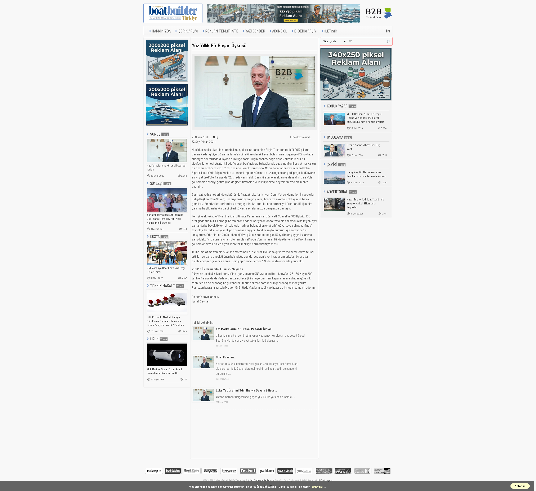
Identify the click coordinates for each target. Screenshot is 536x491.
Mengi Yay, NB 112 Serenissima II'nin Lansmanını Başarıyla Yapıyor (367, 174)
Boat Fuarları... (226, 357)
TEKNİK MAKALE (162, 285)
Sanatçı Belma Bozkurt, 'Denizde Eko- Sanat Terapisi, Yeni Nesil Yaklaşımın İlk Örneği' (165, 218)
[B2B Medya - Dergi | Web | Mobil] (379, 21)
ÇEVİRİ (332, 164)
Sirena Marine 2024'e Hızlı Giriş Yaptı (363, 147)
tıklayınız (317, 486)
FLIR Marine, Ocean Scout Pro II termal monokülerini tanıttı (164, 371)
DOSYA (154, 236)
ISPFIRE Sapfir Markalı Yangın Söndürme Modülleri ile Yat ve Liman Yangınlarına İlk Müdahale (165, 321)
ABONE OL (279, 30)
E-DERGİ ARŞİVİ (305, 30)
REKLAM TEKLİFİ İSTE (221, 30)
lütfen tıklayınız (325, 480)
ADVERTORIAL (337, 191)
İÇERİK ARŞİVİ (188, 30)
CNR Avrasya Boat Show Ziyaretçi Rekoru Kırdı (166, 270)
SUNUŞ (155, 134)
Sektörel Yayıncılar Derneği (262, 480)
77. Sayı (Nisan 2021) (203, 141)
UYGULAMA (335, 137)
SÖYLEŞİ (156, 183)
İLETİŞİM (330, 30)
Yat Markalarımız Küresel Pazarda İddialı (166, 167)
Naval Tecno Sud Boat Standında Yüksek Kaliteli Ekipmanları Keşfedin (365, 203)
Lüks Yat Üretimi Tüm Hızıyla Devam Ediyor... (246, 390)
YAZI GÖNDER (255, 30)
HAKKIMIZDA (161, 30)
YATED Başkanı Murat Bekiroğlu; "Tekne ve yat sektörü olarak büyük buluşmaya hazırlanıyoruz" (365, 117)
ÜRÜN (154, 338)
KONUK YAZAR (337, 105)
